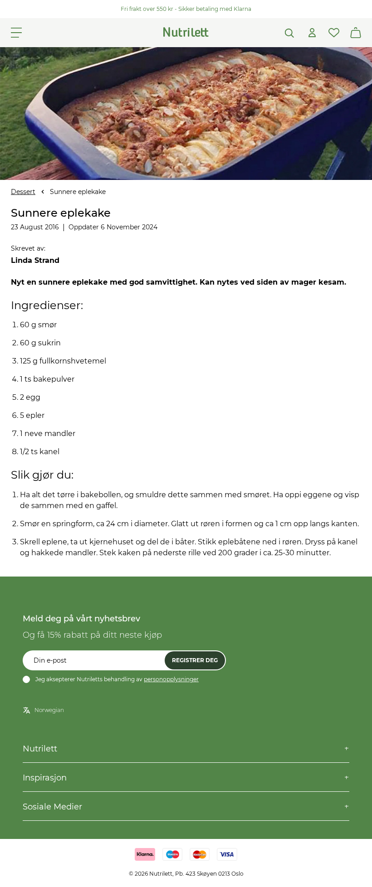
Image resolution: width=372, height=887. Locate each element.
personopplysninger (171, 679)
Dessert (23, 192)
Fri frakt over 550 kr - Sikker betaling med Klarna (186, 8)
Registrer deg (195, 660)
